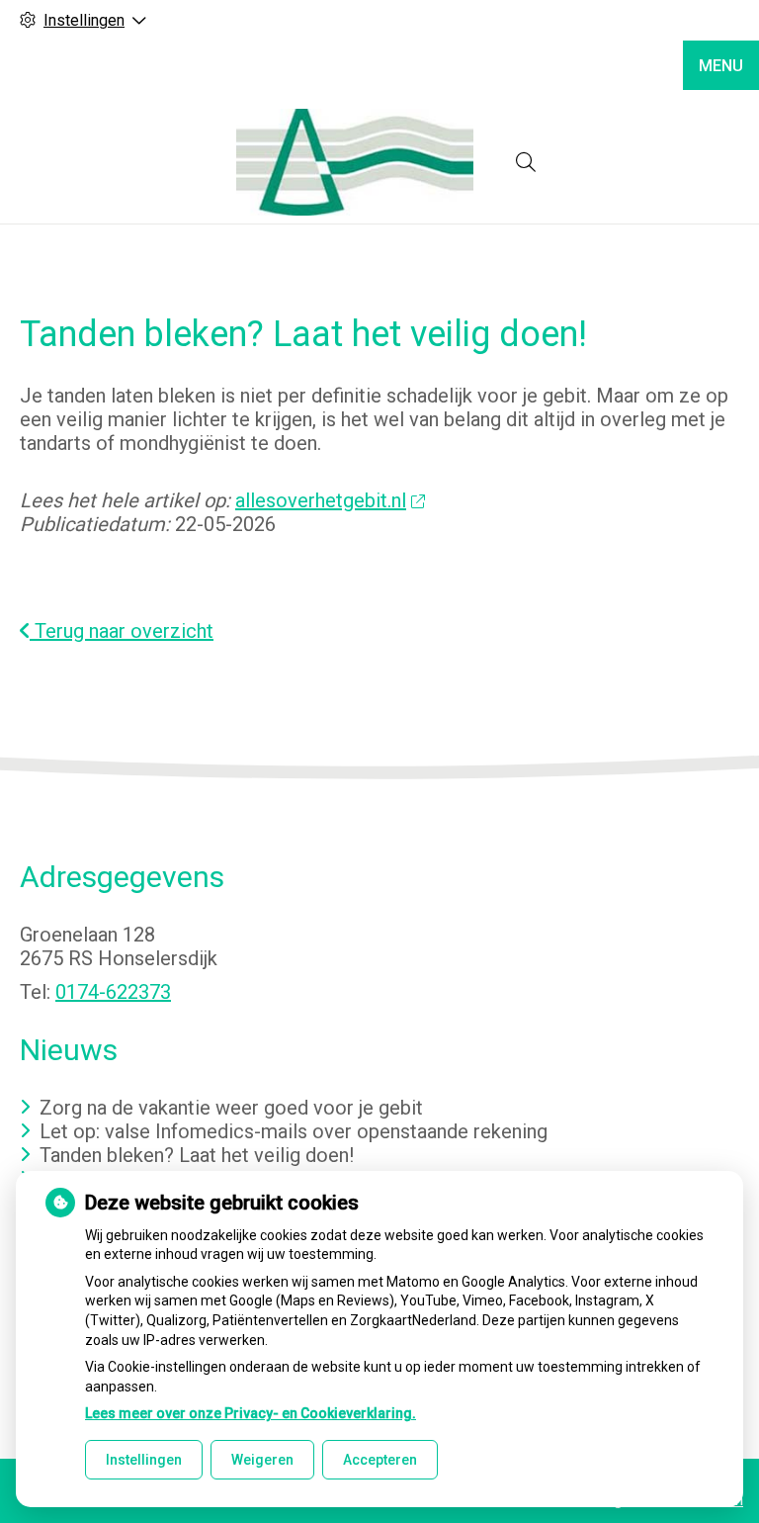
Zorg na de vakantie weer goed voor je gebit (231, 1108)
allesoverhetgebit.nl (320, 500)
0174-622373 (113, 992)
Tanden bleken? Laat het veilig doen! (197, 1155)
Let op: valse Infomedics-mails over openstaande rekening (294, 1131)
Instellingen (144, 1460)
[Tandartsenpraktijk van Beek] (354, 162)
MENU (721, 65)
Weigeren (262, 1460)
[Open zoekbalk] (525, 162)
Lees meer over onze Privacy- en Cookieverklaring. (250, 1413)
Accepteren (380, 1460)
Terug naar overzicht (121, 631)
